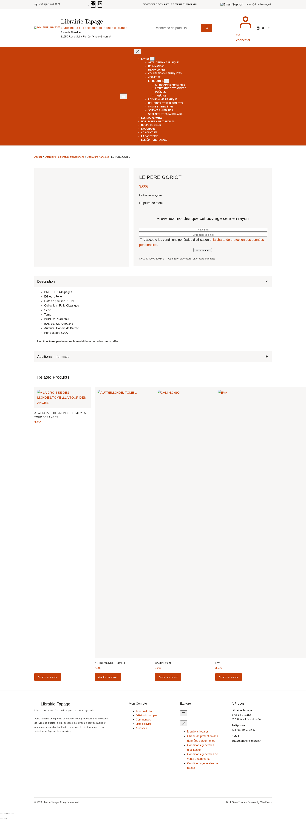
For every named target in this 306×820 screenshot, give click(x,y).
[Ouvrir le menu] (123, 96)
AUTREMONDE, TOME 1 (110, 662)
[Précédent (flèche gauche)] (1, 818)
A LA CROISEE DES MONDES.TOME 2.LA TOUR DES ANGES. (60, 415)
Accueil (38, 156)
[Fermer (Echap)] (12, 813)
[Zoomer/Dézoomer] (1, 813)
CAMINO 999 (163, 662)
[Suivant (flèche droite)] (5, 818)
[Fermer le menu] (137, 51)
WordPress (266, 802)
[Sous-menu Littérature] (166, 81)
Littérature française (98, 156)
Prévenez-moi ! (202, 250)
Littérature (50, 156)
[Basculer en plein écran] (5, 813)
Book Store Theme (235, 802)
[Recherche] (206, 28)
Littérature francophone (71, 156)
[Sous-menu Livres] (152, 59)
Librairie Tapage (82, 21)
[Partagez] (8, 813)
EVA (217, 662)
